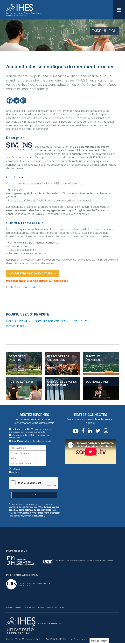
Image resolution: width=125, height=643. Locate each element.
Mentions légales (13, 607)
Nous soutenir (17, 321)
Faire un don (104, 31)
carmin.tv (91, 419)
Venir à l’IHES (29, 607)
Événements (15, 326)
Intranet (41, 607)
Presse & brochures (55, 607)
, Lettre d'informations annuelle (31, 441)
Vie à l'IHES (80, 321)
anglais (14, 472)
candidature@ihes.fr (29, 287)
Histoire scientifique (50, 321)
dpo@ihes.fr (39, 516)
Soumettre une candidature (31, 273)
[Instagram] (23, 100)
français (15, 468)
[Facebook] (10, 100)
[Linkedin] (16, 100)
